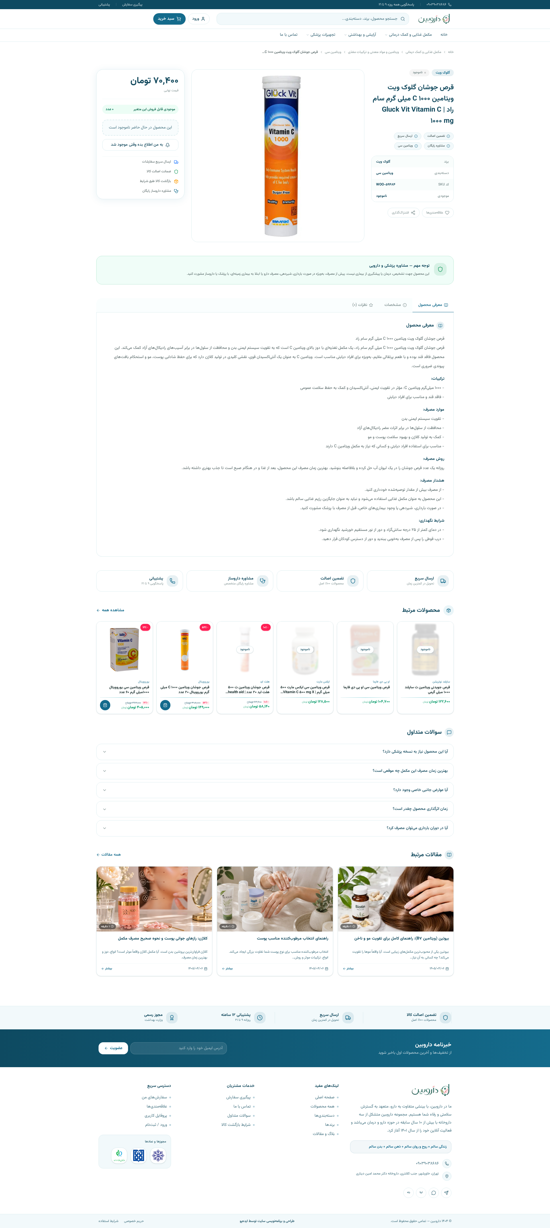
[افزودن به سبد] (165, 705)
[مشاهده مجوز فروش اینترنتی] (139, 1156)
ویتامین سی (333, 52)
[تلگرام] (446, 1193)
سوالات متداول (239, 1116)
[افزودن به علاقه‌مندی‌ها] (404, 628)
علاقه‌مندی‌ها (157, 1107)
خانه (444, 35)
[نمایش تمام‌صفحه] (200, 78)
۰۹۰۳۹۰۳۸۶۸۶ (436, 4)
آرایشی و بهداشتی (362, 35)
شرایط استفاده (108, 1221)
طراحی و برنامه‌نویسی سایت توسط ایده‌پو (267, 1221)
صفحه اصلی (325, 1097)
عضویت (116, 1048)
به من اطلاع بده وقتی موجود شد (137, 145)
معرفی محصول (430, 305)
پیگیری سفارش (132, 4)
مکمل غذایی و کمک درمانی (410, 35)
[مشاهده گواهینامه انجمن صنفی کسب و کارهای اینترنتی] (158, 1156)
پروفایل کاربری (156, 1116)
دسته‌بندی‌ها (325, 1116)
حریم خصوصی (134, 1221)
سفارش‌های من (154, 1097)
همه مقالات (111, 855)
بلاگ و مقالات (324, 1134)
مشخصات (392, 305)
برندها (330, 1125)
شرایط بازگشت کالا (236, 1125)
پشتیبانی (104, 4)
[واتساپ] (434, 1193)
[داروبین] (434, 19)
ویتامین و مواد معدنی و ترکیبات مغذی (373, 52)
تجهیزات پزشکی (323, 35)
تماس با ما (288, 35)
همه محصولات (323, 1107)
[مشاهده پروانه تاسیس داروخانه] (119, 1156)
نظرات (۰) (359, 305)
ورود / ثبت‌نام (156, 1125)
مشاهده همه (113, 610)
